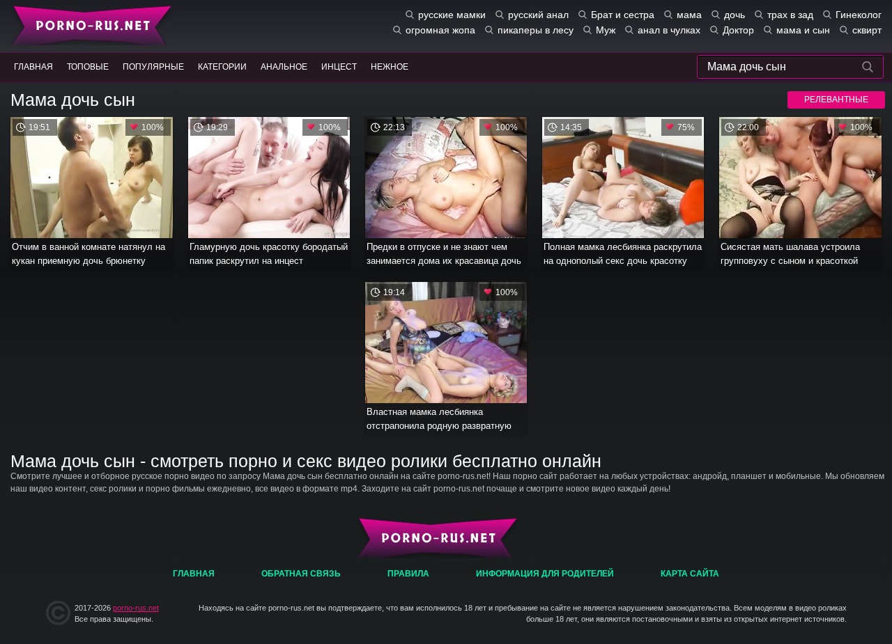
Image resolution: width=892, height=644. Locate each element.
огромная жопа (440, 30)
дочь (734, 14)
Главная (88, 24)
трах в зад (790, 14)
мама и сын (803, 30)
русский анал (538, 14)
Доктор (738, 30)
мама (689, 14)
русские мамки (452, 14)
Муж (605, 30)
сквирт (867, 30)
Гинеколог (859, 14)
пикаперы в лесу (536, 30)
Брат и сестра (622, 14)
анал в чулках (669, 30)
